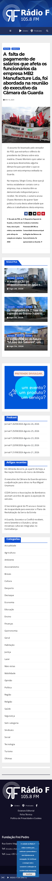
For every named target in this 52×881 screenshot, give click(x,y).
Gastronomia (11, 630)
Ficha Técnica (26, 814)
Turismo (28, 336)
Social (7, 737)
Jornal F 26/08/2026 (14, 424)
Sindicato (15, 49)
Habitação (10, 645)
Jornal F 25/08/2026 (14, 431)
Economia (9, 602)
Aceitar (29, 874)
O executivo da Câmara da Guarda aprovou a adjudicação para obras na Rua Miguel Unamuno (26, 482)
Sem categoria (12, 723)
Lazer (7, 659)
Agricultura (10, 552)
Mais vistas (10, 666)
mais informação (30, 870)
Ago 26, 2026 (16, 289)
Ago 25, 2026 (16, 317)
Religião (8, 701)
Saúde (8, 708)
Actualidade (10, 545)
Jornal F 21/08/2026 (14, 452)
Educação (11, 307)
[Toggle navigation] (10, 30)
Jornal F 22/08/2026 (14, 445)
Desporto (9, 588)
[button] (47, 31)
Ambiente (9, 559)
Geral (7, 637)
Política (7, 49)
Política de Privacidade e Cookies (26, 818)
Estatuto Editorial (26, 810)
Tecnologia (10, 744)
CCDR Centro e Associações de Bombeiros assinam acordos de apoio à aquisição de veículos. (25, 495)
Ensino (8, 616)
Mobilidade (10, 673)
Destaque (11, 278)
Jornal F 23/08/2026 (14, 438)
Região (8, 694)
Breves (8, 574)
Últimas (28, 307)
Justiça (8, 652)
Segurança (10, 716)
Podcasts (38, 31)
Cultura (8, 581)
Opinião (8, 680)
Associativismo (12, 566)
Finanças (9, 623)
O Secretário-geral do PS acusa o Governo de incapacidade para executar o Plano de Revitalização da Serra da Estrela (25, 509)
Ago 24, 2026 (16, 346)
